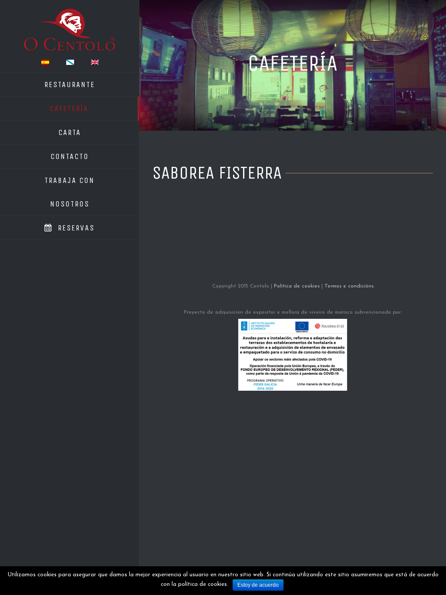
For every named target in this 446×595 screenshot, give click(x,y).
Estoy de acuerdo (258, 585)
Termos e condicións (349, 286)
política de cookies (202, 584)
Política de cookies (297, 286)
